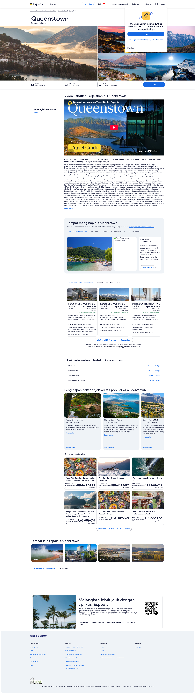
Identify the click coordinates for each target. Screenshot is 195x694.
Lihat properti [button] (148, 267)
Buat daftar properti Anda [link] (37, 654)
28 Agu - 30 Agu (154, 375)
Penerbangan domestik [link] (72, 661)
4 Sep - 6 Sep (155, 380)
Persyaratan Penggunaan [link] (107, 654)
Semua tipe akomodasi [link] (72, 669)
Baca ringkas (70, 433)
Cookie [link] (102, 651)
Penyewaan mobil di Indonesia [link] (74, 665)
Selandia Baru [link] (62, 11)
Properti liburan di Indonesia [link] (73, 654)
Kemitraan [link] (33, 658)
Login (163, 4)
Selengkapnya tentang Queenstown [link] (141, 227)
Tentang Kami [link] (34, 647)
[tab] (78, 231)
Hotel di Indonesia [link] (70, 651)
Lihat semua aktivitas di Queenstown (114, 529)
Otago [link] (71, 11)
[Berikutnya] (164, 421)
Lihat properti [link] (70, 447)
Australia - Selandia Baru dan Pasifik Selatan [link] (43, 11)
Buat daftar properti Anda (118, 4)
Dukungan (136, 4)
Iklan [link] (31, 665)
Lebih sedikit (68, 209)
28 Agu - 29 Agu (154, 371)
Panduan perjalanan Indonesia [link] (74, 647)
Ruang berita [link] (34, 661)
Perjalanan (148, 4)
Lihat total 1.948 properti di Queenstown (114, 340)
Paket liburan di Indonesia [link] (73, 658)
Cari (154, 84)
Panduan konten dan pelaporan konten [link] (112, 658)
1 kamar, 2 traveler (109, 85)
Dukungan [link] (138, 647)
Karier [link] (31, 651)
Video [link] (36, 113)
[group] (150, 252)
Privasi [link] (102, 647)
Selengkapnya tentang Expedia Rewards (146, 40)
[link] (146, 48)
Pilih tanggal (40, 85)
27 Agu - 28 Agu (154, 366)
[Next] (109, 254)
